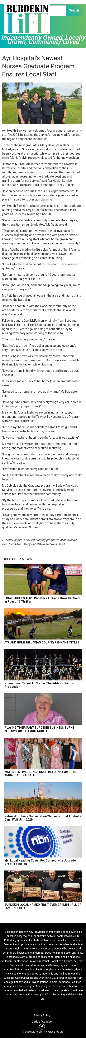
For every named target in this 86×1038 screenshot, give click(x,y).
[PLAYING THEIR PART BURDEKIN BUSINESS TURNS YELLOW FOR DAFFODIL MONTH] (43, 709)
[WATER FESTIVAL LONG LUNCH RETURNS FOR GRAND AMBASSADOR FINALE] (43, 753)
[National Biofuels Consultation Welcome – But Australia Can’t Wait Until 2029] (43, 797)
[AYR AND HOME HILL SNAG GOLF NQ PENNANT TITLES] (43, 624)
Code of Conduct (42, 1021)
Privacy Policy (42, 1015)
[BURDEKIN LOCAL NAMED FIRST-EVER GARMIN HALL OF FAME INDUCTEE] (43, 886)
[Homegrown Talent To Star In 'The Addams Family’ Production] (43, 664)
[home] (26, 21)
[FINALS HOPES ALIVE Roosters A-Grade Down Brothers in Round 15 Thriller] (43, 579)
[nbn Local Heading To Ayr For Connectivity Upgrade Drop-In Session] (43, 842)
